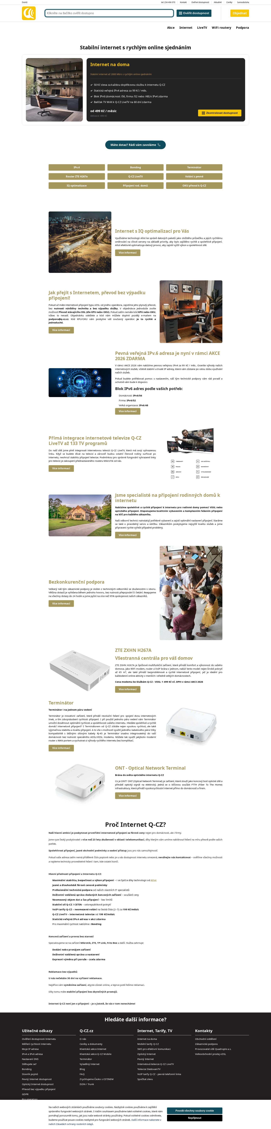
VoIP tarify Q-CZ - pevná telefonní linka (159, 1074)
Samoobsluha (243, 2)
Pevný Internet (145, 1059)
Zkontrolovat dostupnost (222, 113)
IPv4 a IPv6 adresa (32, 1054)
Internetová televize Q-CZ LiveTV (155, 1064)
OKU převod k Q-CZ (194, 185)
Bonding (135, 167)
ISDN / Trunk (87, 1084)
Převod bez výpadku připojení (38, 1089)
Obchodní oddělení (205, 1038)
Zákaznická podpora (206, 1043)
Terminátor (194, 167)
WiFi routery (221, 27)
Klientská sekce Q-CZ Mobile (95, 1054)
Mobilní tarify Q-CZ (148, 1043)
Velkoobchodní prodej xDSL (210, 1054)
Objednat (240, 13)
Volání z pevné (194, 176)
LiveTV (202, 27)
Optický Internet (146, 1054)
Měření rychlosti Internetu (36, 1043)
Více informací (128, 252)
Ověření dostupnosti (200, 2)
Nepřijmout (194, 1118)
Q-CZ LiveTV (135, 176)
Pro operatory (29, 1099)
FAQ (82, 1074)
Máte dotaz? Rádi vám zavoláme (133, 145)
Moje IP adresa (30, 1048)
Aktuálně (218, 2)
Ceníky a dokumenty (91, 1043)
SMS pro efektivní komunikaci (154, 1048)
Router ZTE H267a (77, 176)
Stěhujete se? (29, 1064)
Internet (185, 27)
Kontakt (183, 2)
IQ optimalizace (77, 185)
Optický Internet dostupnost (37, 1084)
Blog (82, 1069)
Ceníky (229, 2)
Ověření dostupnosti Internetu (39, 1038)
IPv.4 (77, 167)
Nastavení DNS (30, 1059)
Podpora (242, 27)
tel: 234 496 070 (168, 2)
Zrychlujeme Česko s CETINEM (97, 1079)
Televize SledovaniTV (148, 1069)
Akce (171, 27)
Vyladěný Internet (89, 1064)
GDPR (25, 1094)
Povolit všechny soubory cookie (194, 1110)
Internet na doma (147, 1038)
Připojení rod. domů (135, 185)
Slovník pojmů (30, 1074)
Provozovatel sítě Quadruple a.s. (213, 1048)
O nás (83, 1038)
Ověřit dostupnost (196, 13)
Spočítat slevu (145, 1079)
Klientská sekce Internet (93, 1048)
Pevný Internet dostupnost (37, 1079)
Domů (24, 2)
